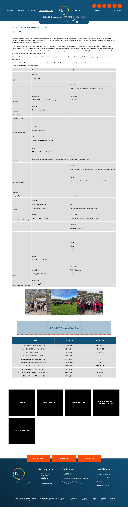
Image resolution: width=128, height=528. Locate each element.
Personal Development (30, 27)
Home (14, 27)
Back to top (112, 499)
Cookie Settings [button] (103, 499)
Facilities (64, 458)
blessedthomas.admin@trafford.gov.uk (75, 478)
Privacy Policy (94, 499)
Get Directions (47, 483)
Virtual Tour (38, 458)
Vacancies (89, 458)
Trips (45, 27)
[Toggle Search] (120, 6)
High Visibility (85, 499)
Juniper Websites (51, 499)
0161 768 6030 (68, 474)
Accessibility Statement (74, 499)
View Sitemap (62, 499)
